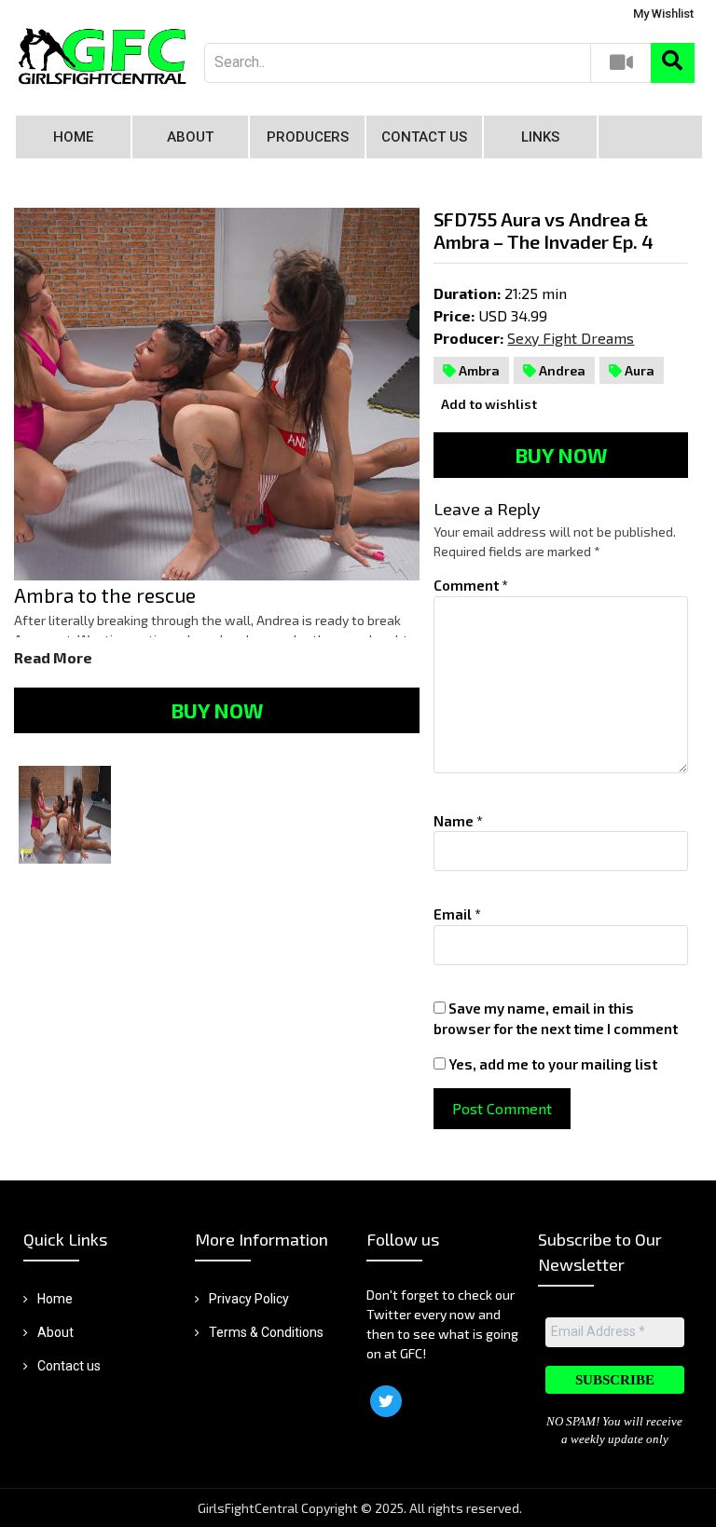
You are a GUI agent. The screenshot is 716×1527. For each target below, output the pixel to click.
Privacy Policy (249, 1298)
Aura (638, 370)
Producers (308, 137)
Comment (471, 585)
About (190, 137)
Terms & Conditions (266, 1332)
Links (540, 137)
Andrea (560, 370)
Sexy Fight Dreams (570, 338)
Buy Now (217, 710)
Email (457, 914)
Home (73, 137)
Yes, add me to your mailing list (551, 1064)
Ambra (478, 370)
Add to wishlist (487, 404)
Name (458, 820)
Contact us (424, 137)
